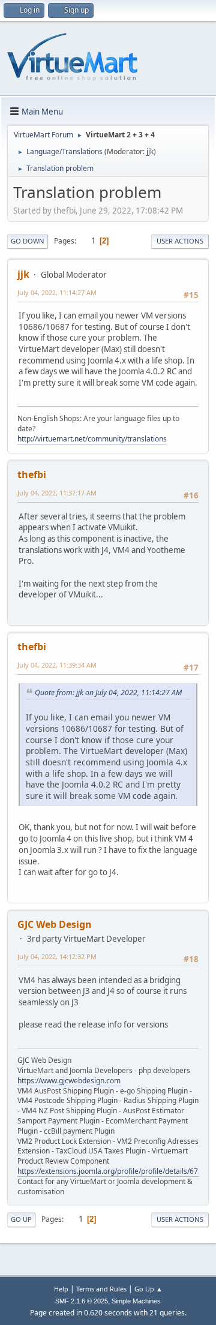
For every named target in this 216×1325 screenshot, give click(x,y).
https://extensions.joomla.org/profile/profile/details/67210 (114, 1171)
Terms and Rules (101, 1288)
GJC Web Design (54, 924)
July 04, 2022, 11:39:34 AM (57, 664)
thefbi (31, 474)
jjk (150, 151)
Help (61, 1288)
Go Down (27, 240)
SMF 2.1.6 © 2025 (81, 1301)
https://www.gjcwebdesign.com (69, 1080)
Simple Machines (136, 1301)
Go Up (21, 1219)
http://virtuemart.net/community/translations (92, 439)
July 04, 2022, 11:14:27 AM (57, 292)
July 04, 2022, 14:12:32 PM (57, 956)
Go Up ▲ (148, 1288)
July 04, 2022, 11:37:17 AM (57, 492)
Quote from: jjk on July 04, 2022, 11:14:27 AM (108, 692)
